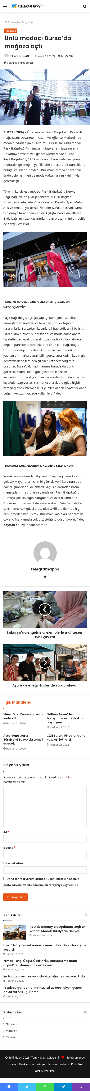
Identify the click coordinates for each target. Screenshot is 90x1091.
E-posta (9, 848)
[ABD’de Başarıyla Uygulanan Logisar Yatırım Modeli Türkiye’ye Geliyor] (14, 932)
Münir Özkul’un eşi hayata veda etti (23, 716)
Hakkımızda (26, 1064)
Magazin (27, 22)
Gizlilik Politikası (45, 1070)
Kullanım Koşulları (71, 1064)
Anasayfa (13, 22)
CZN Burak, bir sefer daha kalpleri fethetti (66, 738)
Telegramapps (76, 1057)
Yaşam (10, 1037)
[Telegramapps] (27, 6)
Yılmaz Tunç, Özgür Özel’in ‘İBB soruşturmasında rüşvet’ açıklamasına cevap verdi (40, 963)
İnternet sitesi (13, 863)
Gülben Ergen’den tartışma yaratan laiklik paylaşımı (65, 718)
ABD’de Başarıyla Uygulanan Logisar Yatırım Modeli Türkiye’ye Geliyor (57, 929)
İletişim (52, 1064)
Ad (6, 832)
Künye (41, 1064)
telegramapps (18, 56)
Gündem (11, 1024)
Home (12, 1064)
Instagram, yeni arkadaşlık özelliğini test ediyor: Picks (44, 976)
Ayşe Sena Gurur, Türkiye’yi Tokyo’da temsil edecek (23, 740)
